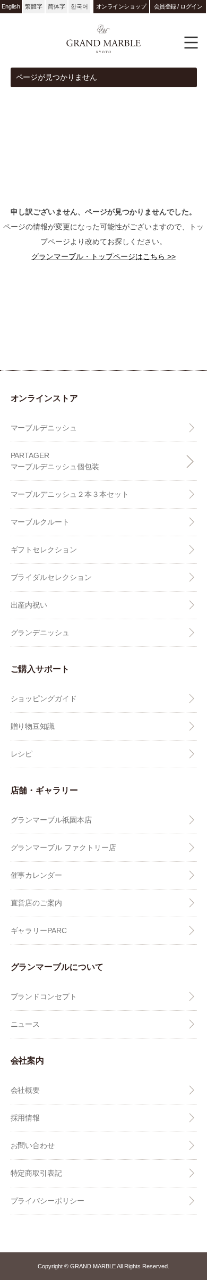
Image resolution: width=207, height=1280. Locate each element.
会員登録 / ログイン (178, 6)
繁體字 (33, 6)
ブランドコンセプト (44, 996)
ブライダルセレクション (51, 577)
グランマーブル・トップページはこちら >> (103, 256)
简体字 (56, 6)
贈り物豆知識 (33, 726)
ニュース (25, 1024)
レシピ (22, 754)
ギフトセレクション (44, 549)
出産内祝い (29, 605)
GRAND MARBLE (103, 38)
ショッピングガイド (44, 698)
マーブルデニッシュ (44, 427)
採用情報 (25, 1117)
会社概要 (25, 1090)
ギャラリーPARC (39, 930)
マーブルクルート (40, 522)
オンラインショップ (121, 6)
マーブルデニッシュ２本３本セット (70, 494)
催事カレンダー (37, 875)
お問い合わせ (33, 1145)
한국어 (79, 6)
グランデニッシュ (40, 632)
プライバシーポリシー (48, 1200)
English (11, 6)
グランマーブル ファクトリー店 (64, 847)
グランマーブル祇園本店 (51, 820)
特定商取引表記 (37, 1173)
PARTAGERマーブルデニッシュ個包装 (55, 461)
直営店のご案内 (37, 903)
